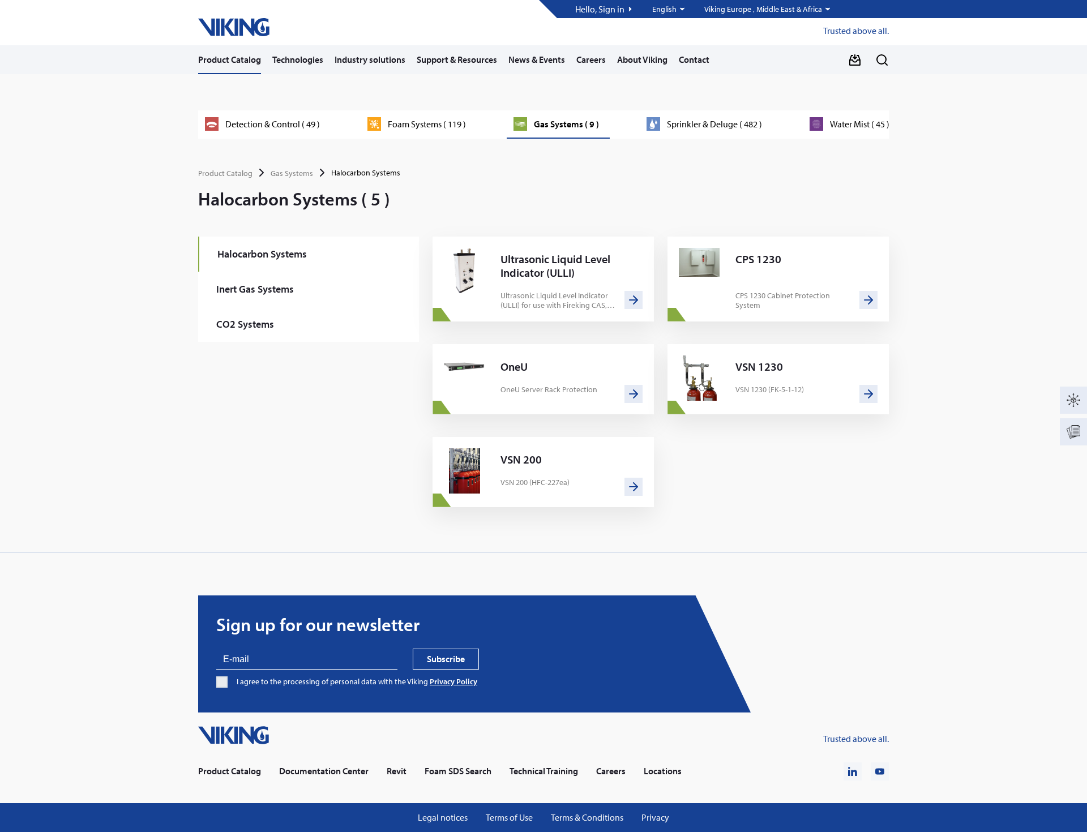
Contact (694, 59)
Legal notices (443, 817)
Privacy (655, 817)
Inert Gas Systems (255, 288)
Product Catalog (229, 59)
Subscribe (446, 658)
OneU (514, 367)
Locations (663, 771)
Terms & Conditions (587, 817)
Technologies (297, 59)
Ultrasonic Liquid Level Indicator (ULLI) (555, 266)
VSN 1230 (759, 367)
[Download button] (855, 60)
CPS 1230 (758, 259)
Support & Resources (457, 59)
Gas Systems (292, 173)
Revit (396, 771)
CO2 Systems (245, 324)
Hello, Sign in (599, 9)
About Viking (642, 59)
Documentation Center (324, 771)
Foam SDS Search (458, 771)
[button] (669, 9)
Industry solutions (370, 59)
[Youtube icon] (880, 771)
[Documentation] (1073, 431)
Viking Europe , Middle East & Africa (763, 9)
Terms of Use (509, 817)
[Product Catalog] (1073, 400)
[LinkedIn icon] (853, 771)
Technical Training (544, 771)
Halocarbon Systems (262, 253)
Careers (591, 59)
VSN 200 (521, 459)
